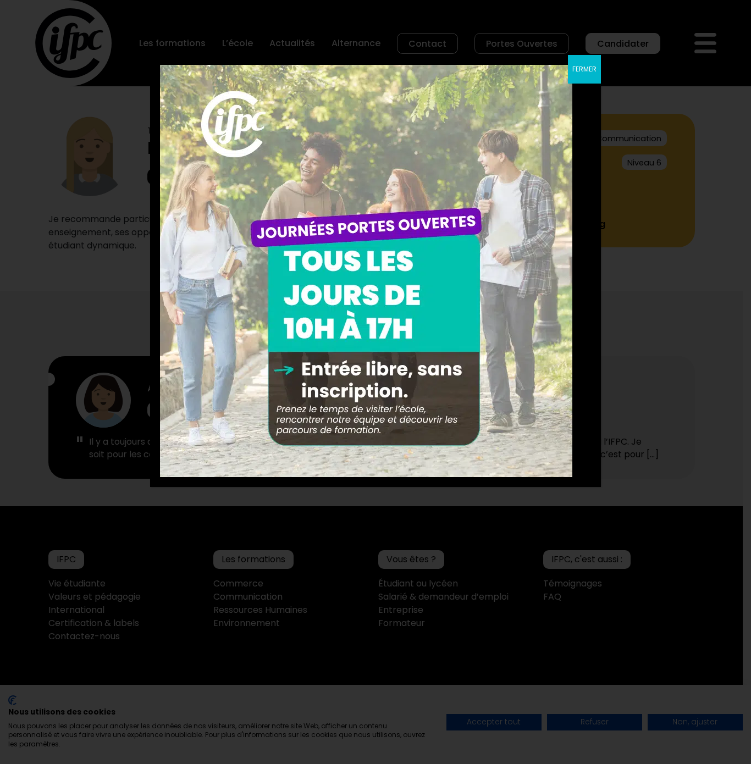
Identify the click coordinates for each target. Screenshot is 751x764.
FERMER (584, 69)
